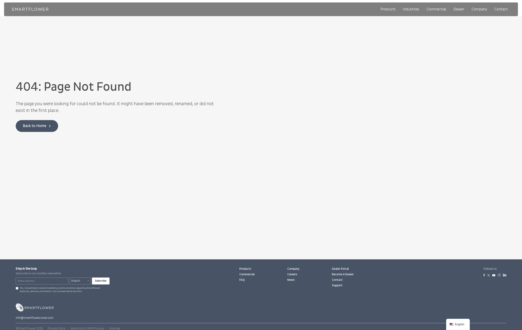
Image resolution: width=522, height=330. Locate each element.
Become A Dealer (343, 274)
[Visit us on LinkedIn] (504, 275)
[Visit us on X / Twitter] (488, 275)
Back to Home (34, 126)
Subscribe (100, 280)
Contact (501, 9)
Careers (292, 274)
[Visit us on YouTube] (493, 275)
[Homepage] (30, 9)
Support (337, 285)
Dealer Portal (340, 269)
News (291, 280)
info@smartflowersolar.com (34, 318)
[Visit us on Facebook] (484, 275)
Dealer (458, 9)
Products (388, 9)
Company (479, 9)
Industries (411, 9)
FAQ (242, 280)
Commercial (436, 9)
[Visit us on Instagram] (499, 275)
